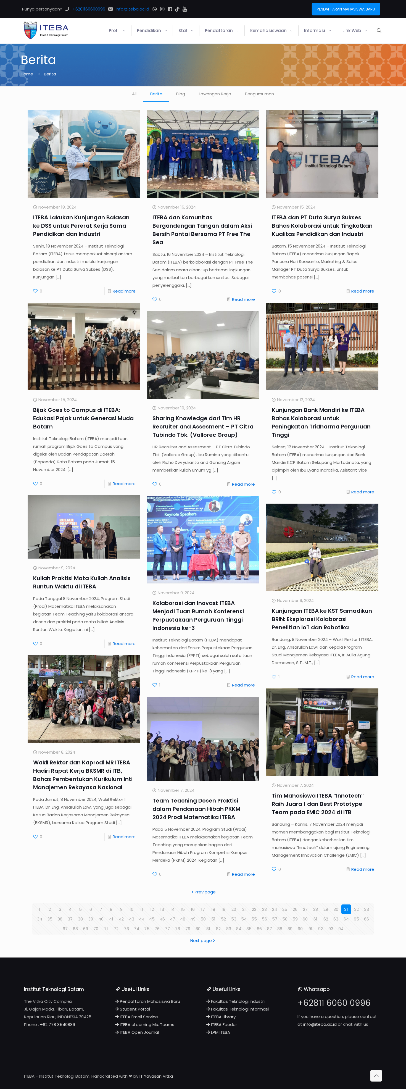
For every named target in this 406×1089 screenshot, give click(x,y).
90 (300, 929)
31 (346, 909)
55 (254, 919)
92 (320, 929)
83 (228, 929)
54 (244, 919)
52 (223, 919)
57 (274, 919)
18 (213, 909)
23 (264, 909)
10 (131, 909)
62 (325, 919)
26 (295, 909)
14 (172, 909)
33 (366, 909)
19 (223, 909)
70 (95, 929)
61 (315, 919)
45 (152, 919)
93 (330, 929)
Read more (124, 291)
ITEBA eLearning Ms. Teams (146, 1024)
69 (85, 929)
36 (59, 919)
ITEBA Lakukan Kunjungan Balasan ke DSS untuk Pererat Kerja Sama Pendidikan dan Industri (81, 226)
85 (249, 929)
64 (346, 919)
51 (213, 919)
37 (70, 919)
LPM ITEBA (220, 1032)
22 (254, 909)
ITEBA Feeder (223, 1024)
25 (284, 909)
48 (182, 919)
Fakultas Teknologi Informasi (239, 1009)
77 (167, 929)
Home (27, 74)
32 (356, 909)
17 (203, 909)
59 (295, 919)
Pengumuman (259, 94)
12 (152, 909)
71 (106, 929)
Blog (180, 94)
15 (183, 909)
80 (198, 929)
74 (136, 929)
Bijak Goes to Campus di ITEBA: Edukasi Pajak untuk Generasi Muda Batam (83, 418)
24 (274, 909)
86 (259, 929)
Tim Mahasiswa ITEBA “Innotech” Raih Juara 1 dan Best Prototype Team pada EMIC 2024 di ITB (318, 804)
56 (264, 919)
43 (131, 919)
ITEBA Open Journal (139, 1032)
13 (162, 909)
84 (238, 929)
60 (305, 919)
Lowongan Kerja (215, 94)
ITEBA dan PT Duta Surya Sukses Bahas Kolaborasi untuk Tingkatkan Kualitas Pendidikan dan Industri (322, 226)
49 (193, 919)
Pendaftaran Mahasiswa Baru (149, 1001)
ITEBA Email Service (138, 1017)
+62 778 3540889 (57, 1024)
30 (335, 909)
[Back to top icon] (376, 1076)
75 (146, 929)
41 (111, 919)
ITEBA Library (223, 1017)
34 (39, 919)
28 (315, 909)
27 (305, 909)
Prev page (205, 892)
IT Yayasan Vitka (156, 1076)
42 (121, 919)
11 (141, 909)
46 (162, 919)
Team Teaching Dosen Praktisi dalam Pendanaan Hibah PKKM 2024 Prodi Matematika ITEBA (196, 809)
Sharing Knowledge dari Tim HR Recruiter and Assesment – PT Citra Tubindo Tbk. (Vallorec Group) (203, 426)
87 (269, 929)
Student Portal (134, 1009)
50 (203, 919)
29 (325, 909)
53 (233, 919)
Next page (201, 940)
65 (356, 919)
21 (244, 909)
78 (177, 929)
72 (116, 929)
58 (285, 919)
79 (187, 929)
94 (341, 929)
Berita (156, 94)
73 (126, 929)
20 (233, 909)
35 (49, 919)
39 (90, 919)
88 (279, 929)
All (134, 94)
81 (208, 929)
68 (75, 929)
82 (218, 929)
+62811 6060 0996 (334, 1003)
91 (310, 929)
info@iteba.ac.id (320, 1024)
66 (366, 919)
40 (101, 919)
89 (290, 929)
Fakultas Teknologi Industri (237, 1001)
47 (172, 919)
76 (157, 929)
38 (80, 919)
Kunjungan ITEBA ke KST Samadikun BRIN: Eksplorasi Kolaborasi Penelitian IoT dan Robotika (322, 619)
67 (65, 929)
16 (193, 909)
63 (335, 919)
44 (141, 919)
